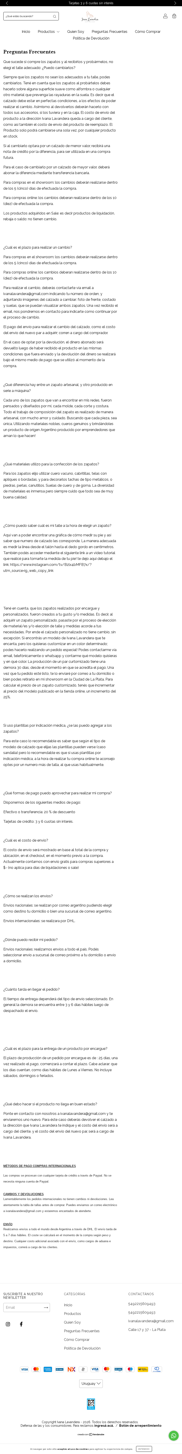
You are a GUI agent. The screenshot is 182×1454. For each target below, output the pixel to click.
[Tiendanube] (91, 1435)
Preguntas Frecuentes (109, 32)
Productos (47, 32)
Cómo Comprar (147, 32)
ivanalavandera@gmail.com (151, 1321)
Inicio (26, 32)
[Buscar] (54, 16)
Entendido (144, 1449)
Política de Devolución (91, 38)
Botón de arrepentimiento (140, 1425)
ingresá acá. (104, 1425)
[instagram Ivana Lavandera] (8, 1324)
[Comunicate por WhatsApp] (174, 1436)
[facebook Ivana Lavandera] (21, 1324)
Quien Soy (75, 32)
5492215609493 (141, 1304)
